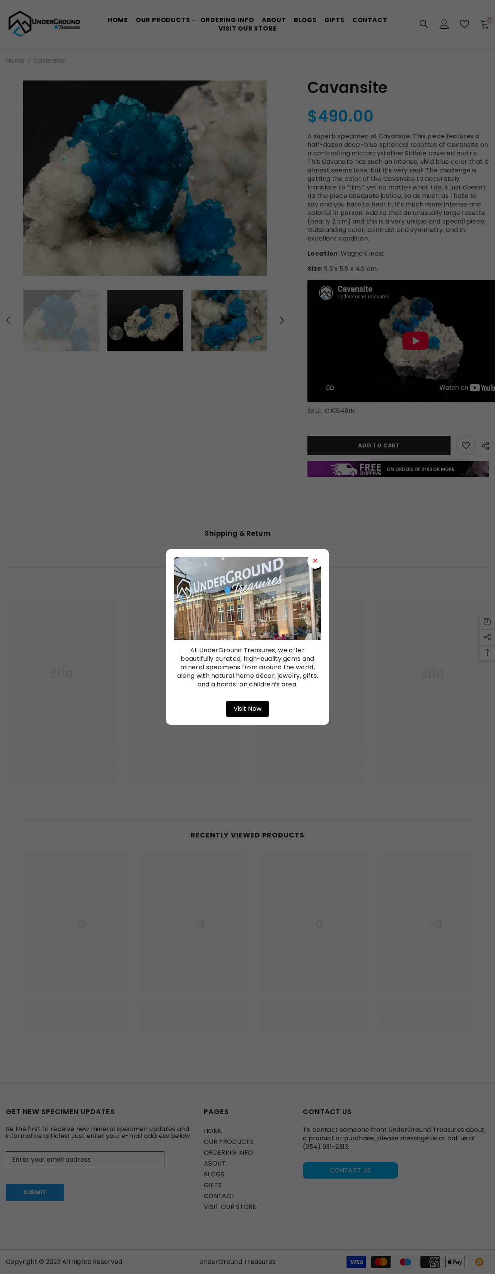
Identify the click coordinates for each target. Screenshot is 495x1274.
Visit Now (248, 708)
